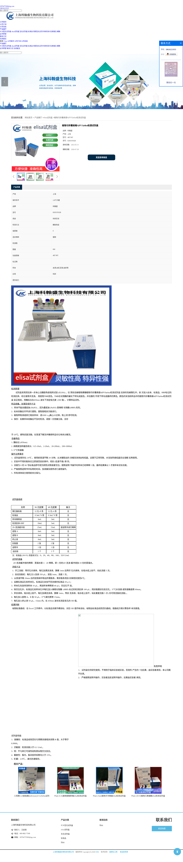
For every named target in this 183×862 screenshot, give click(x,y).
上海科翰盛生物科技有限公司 (63, 852)
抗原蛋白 (53, 31)
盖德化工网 (113, 852)
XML (97, 852)
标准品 (30, 31)
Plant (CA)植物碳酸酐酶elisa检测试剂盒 (70, 796)
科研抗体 (46, 31)
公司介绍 (17, 41)
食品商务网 (124, 852)
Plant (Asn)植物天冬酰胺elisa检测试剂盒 (109, 796)
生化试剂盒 (24, 31)
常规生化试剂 (38, 31)
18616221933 (4, 8)
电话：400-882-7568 (22, 833)
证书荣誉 (3, 48)
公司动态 (24, 41)
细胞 (58, 31)
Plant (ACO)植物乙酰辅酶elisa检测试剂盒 (148, 796)
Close (5, 41)
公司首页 (11, 41)
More (62, 842)
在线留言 (17, 48)
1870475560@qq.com (7, 6)
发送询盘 (162, 829)
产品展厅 (3, 44)
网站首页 (28, 118)
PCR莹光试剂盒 (5, 31)
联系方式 (10, 48)
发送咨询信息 (101, 157)
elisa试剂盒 (15, 31)
